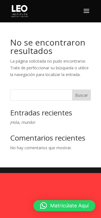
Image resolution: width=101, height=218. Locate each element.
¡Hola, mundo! (22, 122)
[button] (64, 205)
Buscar (81, 95)
